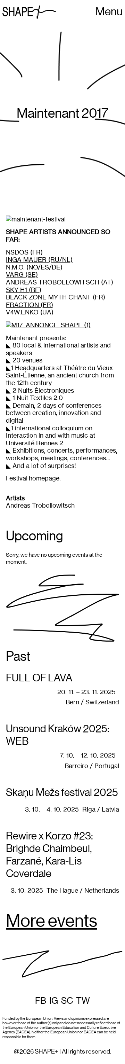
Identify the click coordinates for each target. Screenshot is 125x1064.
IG (53, 1001)
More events (51, 921)
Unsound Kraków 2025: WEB (57, 735)
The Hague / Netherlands (83, 890)
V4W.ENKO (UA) (29, 312)
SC (67, 1001)
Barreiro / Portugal (92, 766)
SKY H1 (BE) (23, 290)
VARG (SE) (22, 275)
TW (83, 1001)
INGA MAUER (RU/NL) (39, 260)
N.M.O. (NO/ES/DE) (34, 267)
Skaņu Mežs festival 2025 (62, 793)
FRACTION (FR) (29, 305)
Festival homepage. (33, 478)
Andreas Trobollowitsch (40, 505)
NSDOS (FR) (24, 252)
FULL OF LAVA (39, 678)
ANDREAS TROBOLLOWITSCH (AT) (59, 282)
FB (40, 1001)
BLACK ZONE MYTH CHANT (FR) (55, 297)
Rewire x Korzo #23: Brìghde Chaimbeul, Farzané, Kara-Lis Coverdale (49, 855)
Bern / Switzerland (92, 702)
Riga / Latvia (100, 809)
